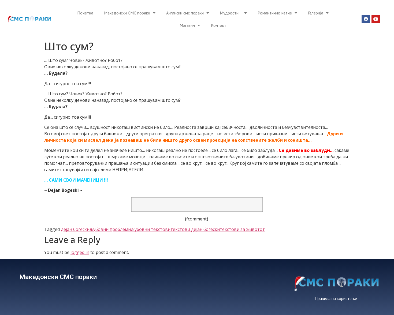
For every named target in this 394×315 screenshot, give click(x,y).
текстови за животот (242, 229)
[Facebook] (366, 19)
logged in (79, 252)
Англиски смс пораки (185, 13)
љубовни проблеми (110, 229)
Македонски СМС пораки (127, 13)
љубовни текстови (150, 229)
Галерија (315, 13)
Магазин (187, 25)
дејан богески (75, 229)
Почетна (85, 13)
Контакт (218, 25)
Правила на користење (336, 298)
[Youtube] (375, 19)
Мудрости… (230, 13)
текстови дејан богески (195, 229)
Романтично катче (275, 13)
